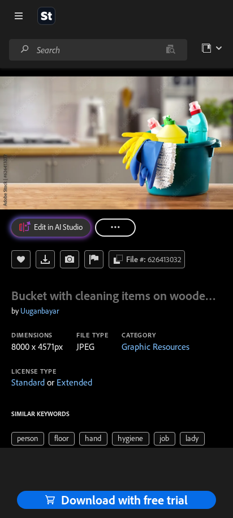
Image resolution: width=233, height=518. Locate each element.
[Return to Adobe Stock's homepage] (46, 16)
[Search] (25, 49)
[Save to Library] (21, 259)
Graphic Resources (155, 346)
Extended (74, 382)
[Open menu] (18, 16)
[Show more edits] (115, 228)
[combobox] (97, 50)
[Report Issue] (93, 259)
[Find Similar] (69, 259)
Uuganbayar (39, 311)
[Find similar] (170, 49)
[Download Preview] (45, 259)
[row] (27, 439)
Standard (28, 382)
